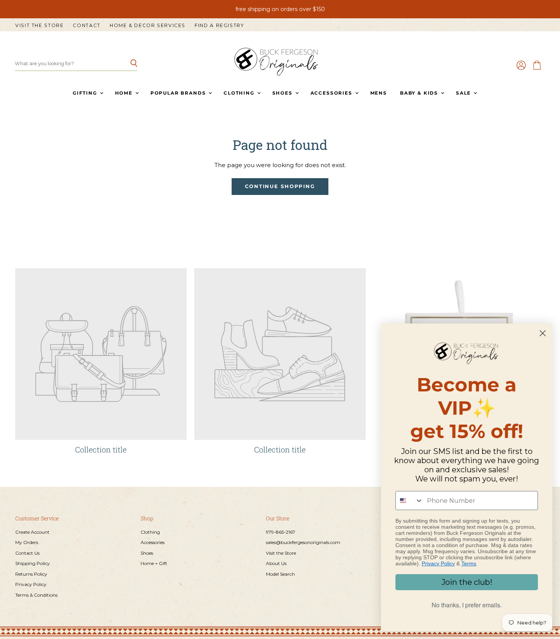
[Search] (127, 64)
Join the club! (467, 582)
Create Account (32, 532)
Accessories (332, 93)
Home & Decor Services (148, 25)
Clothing (240, 93)
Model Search (280, 574)
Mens (378, 93)
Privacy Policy (30, 584)
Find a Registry (219, 25)
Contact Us (27, 553)
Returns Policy (31, 574)
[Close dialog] (542, 333)
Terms (468, 563)
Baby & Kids (420, 93)
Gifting (86, 93)
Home (124, 93)
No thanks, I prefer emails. (467, 604)
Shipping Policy (32, 563)
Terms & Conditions (36, 595)
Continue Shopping (280, 186)
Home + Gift (154, 563)
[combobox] (409, 500)
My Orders (26, 542)
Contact (86, 25)
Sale (464, 93)
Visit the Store (39, 25)
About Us (276, 563)
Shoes (283, 93)
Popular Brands (179, 93)
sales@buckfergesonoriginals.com (303, 542)
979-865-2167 (280, 532)
